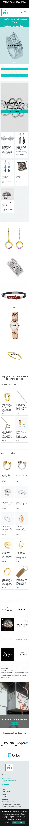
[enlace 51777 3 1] (14, 267)
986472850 (10, 1)
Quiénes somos (6, 782)
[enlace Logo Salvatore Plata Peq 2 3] (7, 639)
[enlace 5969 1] (14, 238)
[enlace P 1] (21, 639)
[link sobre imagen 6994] (7, 519)
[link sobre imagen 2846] (7, 194)
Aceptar (22, 822)
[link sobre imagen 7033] (7, 465)
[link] (5, 12)
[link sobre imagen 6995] (21, 492)
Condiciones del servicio (9, 780)
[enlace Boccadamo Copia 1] (21, 624)
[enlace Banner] (14, 72)
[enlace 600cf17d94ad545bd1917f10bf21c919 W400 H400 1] (7, 609)
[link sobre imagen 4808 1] (7, 138)
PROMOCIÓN (14, 112)
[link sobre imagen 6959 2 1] (7, 571)
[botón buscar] (18, 12)
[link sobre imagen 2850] (21, 166)
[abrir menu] (26, 12)
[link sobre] (14, 768)
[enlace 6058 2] (14, 296)
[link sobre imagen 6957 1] (7, 544)
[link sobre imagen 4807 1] (21, 138)
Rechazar (15, 822)
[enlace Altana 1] (7, 624)
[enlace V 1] (21, 654)
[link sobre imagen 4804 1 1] (7, 166)
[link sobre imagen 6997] (21, 519)
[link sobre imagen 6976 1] (21, 423)
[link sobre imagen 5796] (7, 396)
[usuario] (21, 12)
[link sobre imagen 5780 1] (7, 423)
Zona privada (5, 784)
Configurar (7, 822)
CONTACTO (14, 723)
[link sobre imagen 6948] (21, 571)
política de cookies (16, 819)
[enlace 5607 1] (14, 325)
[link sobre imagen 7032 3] (21, 465)
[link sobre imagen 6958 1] (21, 544)
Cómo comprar (6, 779)
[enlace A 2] (21, 609)
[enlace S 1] (7, 654)
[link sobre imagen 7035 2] (21, 396)
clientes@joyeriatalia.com (20, 1)
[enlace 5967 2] (14, 354)
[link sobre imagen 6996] (7, 492)
